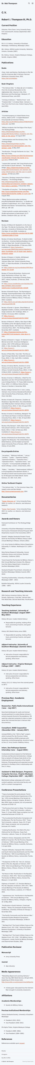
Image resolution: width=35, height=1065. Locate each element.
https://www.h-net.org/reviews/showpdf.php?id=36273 (15, 421)
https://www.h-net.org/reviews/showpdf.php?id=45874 (15, 349)
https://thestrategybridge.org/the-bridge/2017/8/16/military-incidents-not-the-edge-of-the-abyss (17, 134)
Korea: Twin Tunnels (8, 509)
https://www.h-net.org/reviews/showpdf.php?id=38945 (15, 409)
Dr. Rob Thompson (9, 3)
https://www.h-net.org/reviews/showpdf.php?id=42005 (15, 361)
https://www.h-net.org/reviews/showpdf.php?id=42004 (16, 373)
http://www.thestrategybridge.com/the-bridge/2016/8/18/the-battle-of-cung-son (16, 192)
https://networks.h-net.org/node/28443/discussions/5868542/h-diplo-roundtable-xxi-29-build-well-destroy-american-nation (17, 250)
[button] (29, 3)
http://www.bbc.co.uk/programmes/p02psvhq (17, 982)
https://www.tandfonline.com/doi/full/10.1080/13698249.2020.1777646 (17, 234)
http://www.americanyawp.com (12, 491)
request (21, 1043)
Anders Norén (30, 1061)
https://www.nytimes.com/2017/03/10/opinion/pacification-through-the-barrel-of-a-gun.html (17, 157)
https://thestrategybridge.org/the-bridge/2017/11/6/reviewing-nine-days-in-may (16, 334)
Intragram (4, 1054)
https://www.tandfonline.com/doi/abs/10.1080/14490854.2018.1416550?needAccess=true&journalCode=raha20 (17, 286)
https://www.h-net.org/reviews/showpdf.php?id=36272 (15, 433)
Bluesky (4, 1051)
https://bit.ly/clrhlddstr (9, 78)
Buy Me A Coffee (6, 1058)
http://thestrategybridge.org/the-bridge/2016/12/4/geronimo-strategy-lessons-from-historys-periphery (17, 184)
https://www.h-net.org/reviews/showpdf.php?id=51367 (15, 317)
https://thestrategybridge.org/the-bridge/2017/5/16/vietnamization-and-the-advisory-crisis (16, 146)
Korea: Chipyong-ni (8, 501)
